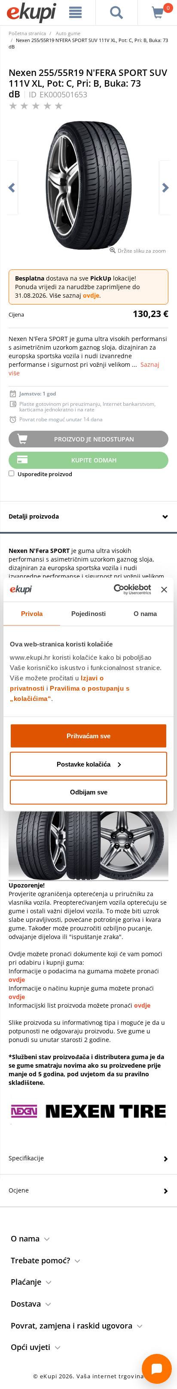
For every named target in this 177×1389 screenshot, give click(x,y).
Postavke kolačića (83, 763)
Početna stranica (27, 33)
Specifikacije (26, 1158)
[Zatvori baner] (164, 589)
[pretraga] (116, 12)
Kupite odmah (94, 460)
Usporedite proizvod (44, 474)
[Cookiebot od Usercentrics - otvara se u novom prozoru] (114, 589)
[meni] (75, 12)
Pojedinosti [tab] (88, 613)
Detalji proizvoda (34, 516)
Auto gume (68, 33)
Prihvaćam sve (88, 736)
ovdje (91, 295)
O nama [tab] (145, 613)
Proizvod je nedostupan (94, 439)
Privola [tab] (32, 613)
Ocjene (19, 1190)
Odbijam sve (88, 792)
